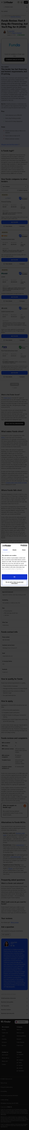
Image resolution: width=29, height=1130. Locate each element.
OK (14, 577)
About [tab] (23, 550)
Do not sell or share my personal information (14, 582)
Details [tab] (14, 550)
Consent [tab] (5, 550)
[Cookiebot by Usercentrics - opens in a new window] (20, 546)
